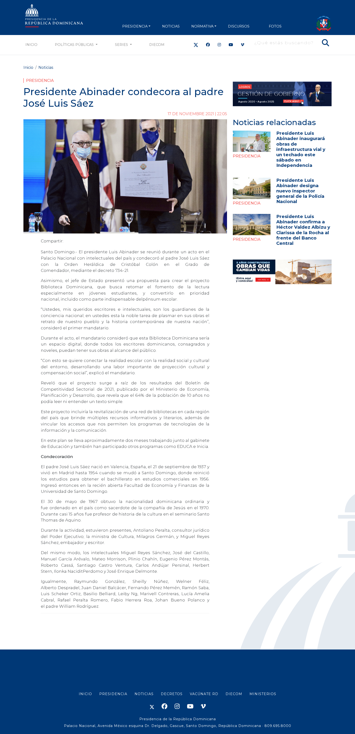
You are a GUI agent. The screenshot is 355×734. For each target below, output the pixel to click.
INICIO (85, 694)
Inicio (31, 44)
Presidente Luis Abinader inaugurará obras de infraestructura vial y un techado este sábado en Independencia (300, 149)
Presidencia (40, 80)
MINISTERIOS (262, 694)
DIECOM (156, 44)
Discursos (238, 26)
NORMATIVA (202, 26)
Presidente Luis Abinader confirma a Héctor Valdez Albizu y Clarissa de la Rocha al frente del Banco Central (303, 230)
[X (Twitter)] (195, 44)
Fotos (275, 26)
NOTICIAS (171, 26)
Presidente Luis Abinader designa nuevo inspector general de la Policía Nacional (300, 190)
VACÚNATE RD (204, 694)
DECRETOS (172, 694)
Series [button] (122, 44)
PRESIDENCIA (135, 26)
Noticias (45, 67)
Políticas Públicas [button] (75, 44)
